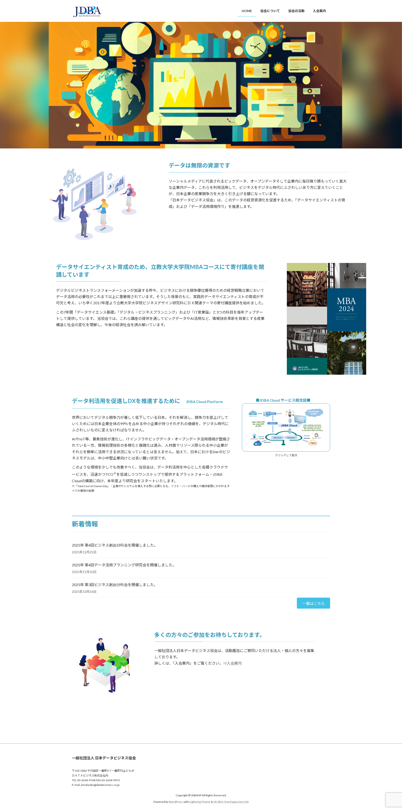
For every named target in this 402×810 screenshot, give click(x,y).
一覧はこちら (313, 603)
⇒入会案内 (232, 663)
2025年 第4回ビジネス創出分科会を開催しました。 (114, 545)
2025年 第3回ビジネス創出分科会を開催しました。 (114, 584)
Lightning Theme (199, 801)
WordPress (176, 801)
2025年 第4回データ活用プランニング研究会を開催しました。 (124, 565)
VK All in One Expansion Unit (231, 801)
